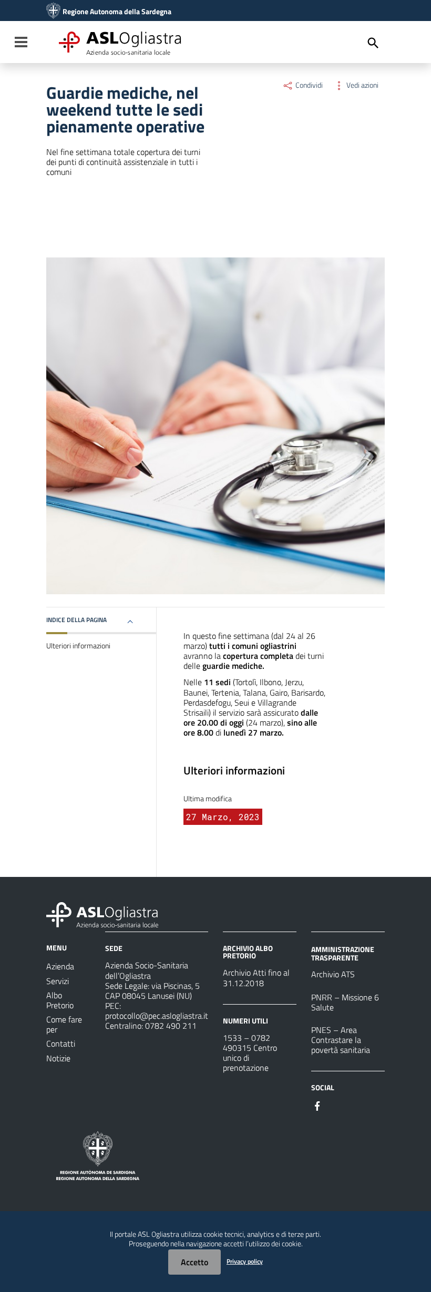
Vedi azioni (361, 85)
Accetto (194, 1262)
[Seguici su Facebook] (317, 1105)
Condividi (308, 85)
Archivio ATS (333, 974)
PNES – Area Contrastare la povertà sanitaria (340, 1040)
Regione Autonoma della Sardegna (117, 11)
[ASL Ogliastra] (53, 11)
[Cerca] (373, 43)
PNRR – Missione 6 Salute (345, 1002)
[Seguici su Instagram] (336, 1105)
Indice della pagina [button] (76, 620)
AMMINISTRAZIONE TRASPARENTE (342, 953)
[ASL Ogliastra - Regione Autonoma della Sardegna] (102, 913)
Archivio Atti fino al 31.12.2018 (256, 977)
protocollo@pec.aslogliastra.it (156, 1015)
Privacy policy (245, 1261)
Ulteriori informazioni (78, 646)
